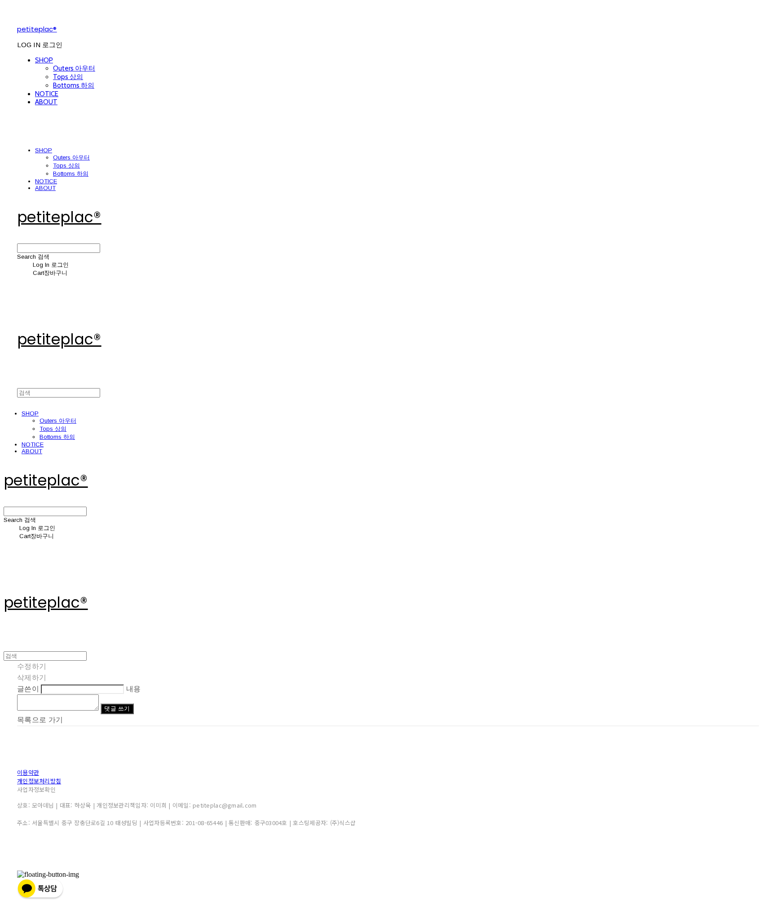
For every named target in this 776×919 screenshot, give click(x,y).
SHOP (44, 60)
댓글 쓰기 (117, 708)
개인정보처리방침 (39, 781)
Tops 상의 (68, 77)
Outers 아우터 (74, 68)
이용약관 (28, 772)
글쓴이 (28, 689)
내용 (133, 689)
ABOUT (46, 102)
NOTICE (46, 94)
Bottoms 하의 (73, 85)
